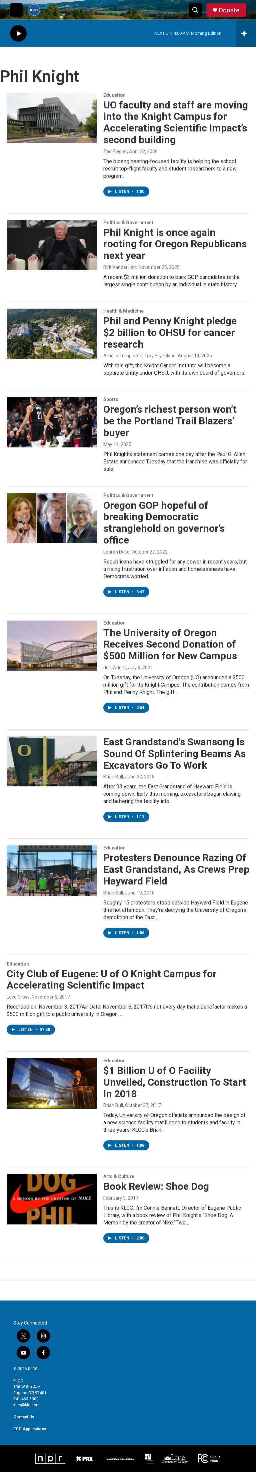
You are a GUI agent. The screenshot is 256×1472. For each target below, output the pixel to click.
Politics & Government (128, 222)
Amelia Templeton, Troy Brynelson (139, 355)
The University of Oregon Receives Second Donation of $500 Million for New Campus (170, 644)
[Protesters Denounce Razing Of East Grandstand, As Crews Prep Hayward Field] (52, 870)
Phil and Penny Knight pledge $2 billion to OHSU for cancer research (170, 332)
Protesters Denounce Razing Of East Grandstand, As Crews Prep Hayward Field (176, 869)
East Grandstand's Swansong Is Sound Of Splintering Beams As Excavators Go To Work (174, 753)
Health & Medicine (123, 311)
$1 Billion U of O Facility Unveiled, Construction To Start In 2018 (174, 1082)
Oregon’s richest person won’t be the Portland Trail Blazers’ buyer (170, 420)
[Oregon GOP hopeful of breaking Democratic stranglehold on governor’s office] (52, 518)
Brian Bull (113, 776)
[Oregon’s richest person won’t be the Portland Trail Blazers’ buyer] (52, 422)
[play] (18, 33)
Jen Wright (114, 667)
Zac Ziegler (115, 151)
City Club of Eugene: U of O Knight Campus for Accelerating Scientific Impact (112, 979)
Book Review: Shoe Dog (156, 1186)
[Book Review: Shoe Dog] (52, 1199)
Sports (110, 399)
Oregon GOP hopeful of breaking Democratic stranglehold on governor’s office (164, 522)
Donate (229, 10)
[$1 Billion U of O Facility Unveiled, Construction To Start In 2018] (52, 1083)
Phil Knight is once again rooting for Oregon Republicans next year (175, 244)
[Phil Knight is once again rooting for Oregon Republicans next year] (52, 245)
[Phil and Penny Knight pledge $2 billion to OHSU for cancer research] (52, 334)
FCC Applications (29, 1429)
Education (114, 95)
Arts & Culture (118, 1176)
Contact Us (23, 1417)
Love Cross (18, 997)
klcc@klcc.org (26, 1405)
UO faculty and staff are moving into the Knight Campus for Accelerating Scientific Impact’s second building (175, 122)
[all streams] (246, 33)
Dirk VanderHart (120, 267)
